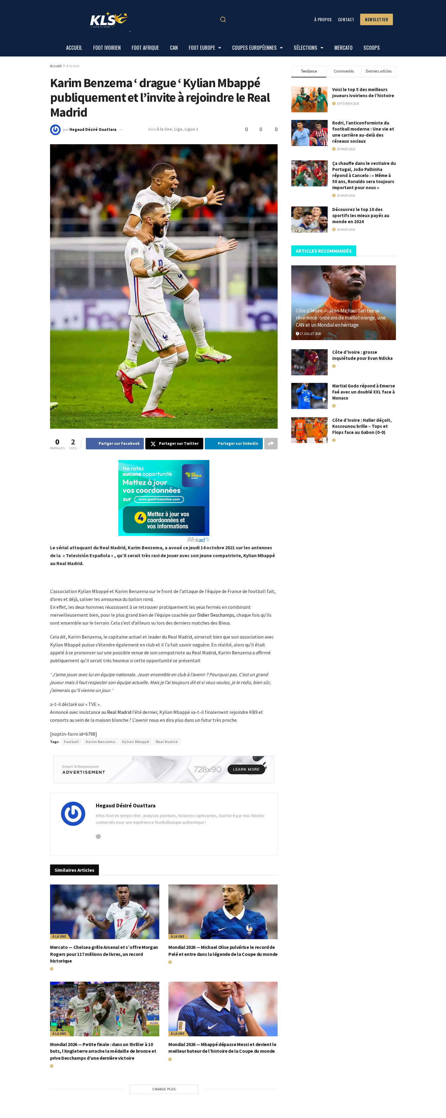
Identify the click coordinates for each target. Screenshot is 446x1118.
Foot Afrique (145, 47)
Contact (346, 19)
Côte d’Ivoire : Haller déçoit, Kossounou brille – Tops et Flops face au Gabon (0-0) (362, 426)
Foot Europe (202, 47)
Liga (178, 129)
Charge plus (164, 1089)
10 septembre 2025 (349, 440)
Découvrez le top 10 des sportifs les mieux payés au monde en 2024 (360, 215)
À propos (323, 19)
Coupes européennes (254, 47)
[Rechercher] (223, 19)
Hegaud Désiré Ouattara (93, 129)
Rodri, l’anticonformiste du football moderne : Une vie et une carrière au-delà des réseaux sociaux (363, 132)
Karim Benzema (100, 741)
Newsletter (376, 19)
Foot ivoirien (107, 47)
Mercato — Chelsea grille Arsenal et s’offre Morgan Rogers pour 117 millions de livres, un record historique (104, 954)
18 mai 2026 (344, 366)
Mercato (343, 47)
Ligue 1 (191, 129)
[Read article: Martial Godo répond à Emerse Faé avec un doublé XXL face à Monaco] (309, 396)
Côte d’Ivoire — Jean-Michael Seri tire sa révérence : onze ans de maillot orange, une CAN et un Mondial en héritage (340, 318)
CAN (174, 47)
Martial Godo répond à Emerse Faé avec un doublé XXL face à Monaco (363, 392)
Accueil (74, 47)
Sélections (305, 47)
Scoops (371, 47)
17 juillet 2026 (310, 334)
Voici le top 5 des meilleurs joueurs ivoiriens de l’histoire (363, 92)
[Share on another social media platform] (271, 443)
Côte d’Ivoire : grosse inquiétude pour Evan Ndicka (362, 355)
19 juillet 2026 (64, 969)
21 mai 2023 (135, 129)
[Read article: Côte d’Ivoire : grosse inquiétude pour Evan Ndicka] (309, 362)
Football (71, 741)
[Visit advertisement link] (164, 769)
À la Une (72, 65)
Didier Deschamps (215, 615)
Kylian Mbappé (135, 741)
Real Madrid (119, 712)
